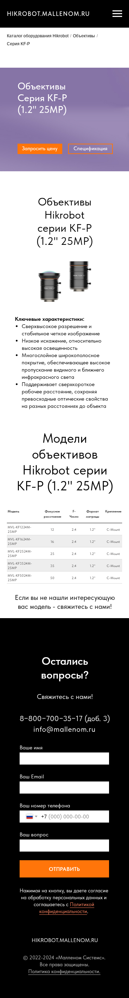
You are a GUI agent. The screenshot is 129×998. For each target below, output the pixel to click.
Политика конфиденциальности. (64, 971)
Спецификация (90, 148)
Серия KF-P (18, 43)
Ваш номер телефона (45, 805)
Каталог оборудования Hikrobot (37, 35)
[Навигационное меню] (117, 13)
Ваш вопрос (34, 834)
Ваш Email (32, 776)
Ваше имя (31, 747)
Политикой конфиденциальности (66, 907)
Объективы (84, 35)
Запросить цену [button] (39, 148)
